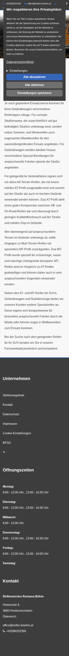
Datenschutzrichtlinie (20, 62)
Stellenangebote (13, 395)
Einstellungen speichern (34, 93)
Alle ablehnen (34, 85)
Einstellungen (19, 70)
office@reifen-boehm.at (39, 3)
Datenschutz (11, 414)
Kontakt (8, 404)
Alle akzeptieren (34, 77)
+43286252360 (13, 3)
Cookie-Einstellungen (17, 433)
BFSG (7, 442)
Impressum (10, 423)
